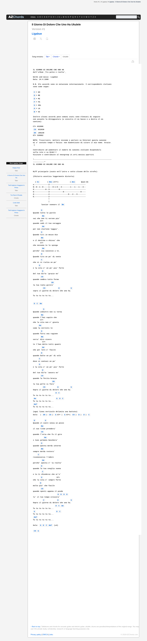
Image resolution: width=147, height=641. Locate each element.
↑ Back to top (35, 626)
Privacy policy (36, 634)
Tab (47, 57)
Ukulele (65, 57)
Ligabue (37, 33)
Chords (55, 57)
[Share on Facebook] (35, 39)
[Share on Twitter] (41, 39)
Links (51, 634)
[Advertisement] (16, 55)
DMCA (45, 634)
